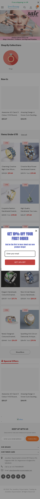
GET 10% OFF (20, 262)
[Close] (36, 230)
